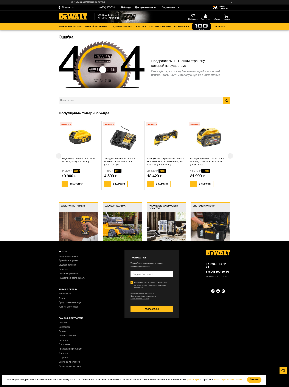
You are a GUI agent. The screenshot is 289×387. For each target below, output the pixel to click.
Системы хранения (160, 27)
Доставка (63, 323)
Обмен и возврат (67, 336)
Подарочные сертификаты (72, 278)
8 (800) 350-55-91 (108, 8)
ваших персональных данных (228, 380)
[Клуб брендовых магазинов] (220, 8)
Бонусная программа (69, 362)
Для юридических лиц (146, 7)
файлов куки (193, 380)
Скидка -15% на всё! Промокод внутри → (79, 2)
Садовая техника (122, 27)
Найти (226, 100)
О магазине (64, 345)
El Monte (66, 8)
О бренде (126, 7)
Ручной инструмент (97, 27)
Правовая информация (70, 349)
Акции (221, 27)
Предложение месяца (70, 303)
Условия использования (140, 299)
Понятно (254, 380)
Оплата (62, 332)
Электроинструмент (70, 27)
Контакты (63, 353)
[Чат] (283, 370)
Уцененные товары (68, 307)
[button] (58, 156)
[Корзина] (227, 16)
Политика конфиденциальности (143, 296)
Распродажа (181, 27)
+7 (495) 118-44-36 (217, 265)
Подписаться (152, 309)
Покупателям (168, 7)
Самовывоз (64, 327)
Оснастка (140, 27)
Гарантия (63, 340)
